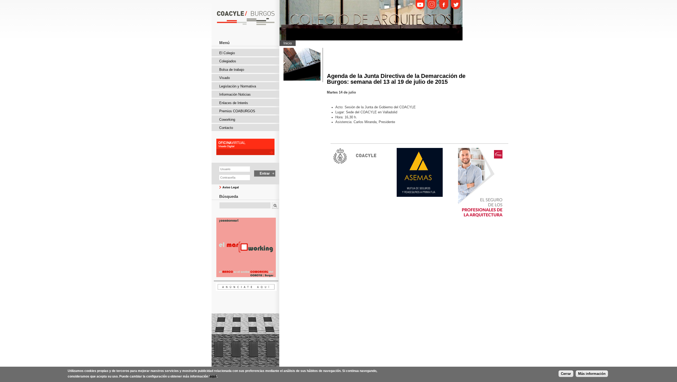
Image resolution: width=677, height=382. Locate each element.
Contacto (226, 128)
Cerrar (566, 373)
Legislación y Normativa (237, 86)
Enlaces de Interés (233, 103)
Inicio (287, 43)
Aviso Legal (230, 187)
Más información (592, 373)
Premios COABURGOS (237, 111)
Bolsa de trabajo (231, 70)
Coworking (227, 120)
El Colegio (227, 53)
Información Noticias (235, 94)
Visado (224, 78)
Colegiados (227, 61)
